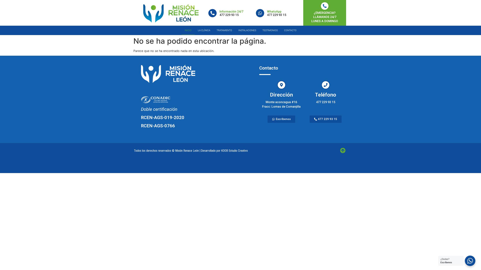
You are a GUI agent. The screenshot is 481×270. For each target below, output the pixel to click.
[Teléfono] (325, 85)
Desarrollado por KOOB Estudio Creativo (224, 150)
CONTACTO (290, 30)
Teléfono (325, 95)
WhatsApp (274, 11)
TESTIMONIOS (270, 30)
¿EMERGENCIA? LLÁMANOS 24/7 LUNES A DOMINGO (324, 17)
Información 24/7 (231, 11)
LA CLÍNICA (204, 30)
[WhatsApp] (260, 13)
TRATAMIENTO (224, 30)
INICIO (188, 30)
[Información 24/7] (212, 13)
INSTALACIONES (247, 30)
